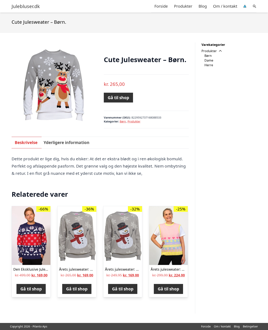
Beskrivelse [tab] (26, 142)
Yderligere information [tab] (66, 142)
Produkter (183, 6)
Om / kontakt (225, 6)
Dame (208, 60)
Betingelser (250, 326)
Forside (161, 6)
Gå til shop (118, 97)
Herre (208, 65)
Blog (203, 6)
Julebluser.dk (26, 6)
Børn (123, 121)
